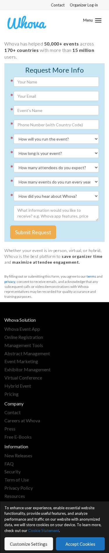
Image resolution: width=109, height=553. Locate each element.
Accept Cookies (80, 544)
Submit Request (33, 232)
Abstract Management (27, 353)
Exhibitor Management (27, 369)
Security (12, 471)
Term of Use (16, 479)
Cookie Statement (43, 530)
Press (9, 428)
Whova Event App (22, 329)
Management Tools (23, 345)
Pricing (11, 394)
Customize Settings (28, 544)
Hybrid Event (17, 385)
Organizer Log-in (84, 5)
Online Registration (23, 337)
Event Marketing (21, 361)
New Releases (18, 455)
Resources (14, 496)
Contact (58, 5)
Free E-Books (18, 437)
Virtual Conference (23, 377)
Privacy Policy (18, 488)
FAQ (9, 463)
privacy (9, 281)
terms (91, 276)
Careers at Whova (22, 420)
